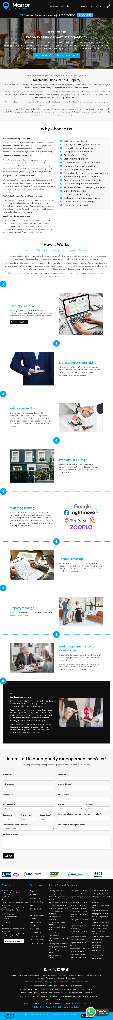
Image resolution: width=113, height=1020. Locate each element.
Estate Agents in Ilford (77, 951)
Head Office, (8, 890)
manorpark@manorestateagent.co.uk (15, 902)
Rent (75, 6)
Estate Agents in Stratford (100, 925)
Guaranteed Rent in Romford (101, 922)
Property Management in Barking (57, 898)
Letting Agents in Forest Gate (79, 923)
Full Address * (9, 784)
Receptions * (45, 815)
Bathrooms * (27, 815)
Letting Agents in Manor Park (101, 897)
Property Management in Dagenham (57, 951)
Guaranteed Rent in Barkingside (55, 918)
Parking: (89, 804)
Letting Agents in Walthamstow (97, 946)
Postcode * (8, 795)
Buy (69, 6)
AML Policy (34, 895)
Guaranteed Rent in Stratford (101, 937)
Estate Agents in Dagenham (58, 944)
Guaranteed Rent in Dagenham (55, 956)
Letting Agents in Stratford (100, 928)
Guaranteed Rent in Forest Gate (78, 932)
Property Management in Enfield (78, 915)
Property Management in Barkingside (57, 912)
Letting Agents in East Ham (79, 894)
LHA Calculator (35, 932)
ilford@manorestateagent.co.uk (13, 928)
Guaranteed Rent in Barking (58, 902)
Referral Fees (35, 898)
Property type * (9, 804)
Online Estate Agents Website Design (50, 1007)
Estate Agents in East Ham (78, 891)
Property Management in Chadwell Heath (57, 934)
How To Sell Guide (37, 940)
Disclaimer (63, 981)
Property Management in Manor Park (100, 901)
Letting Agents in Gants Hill (79, 940)
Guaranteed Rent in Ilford (100, 891)
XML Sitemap (51, 1000)
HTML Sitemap (62, 1000)
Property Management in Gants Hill (78, 944)
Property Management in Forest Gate (78, 927)
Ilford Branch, (9, 914)
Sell (62, 6)
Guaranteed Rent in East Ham (79, 902)
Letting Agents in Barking (57, 894)
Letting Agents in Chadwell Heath (57, 929)
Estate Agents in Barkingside (58, 905)
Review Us (71, 978)
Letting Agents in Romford (100, 914)
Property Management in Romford (100, 918)
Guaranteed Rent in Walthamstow (98, 957)
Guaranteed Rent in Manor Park (100, 906)
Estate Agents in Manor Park (101, 894)
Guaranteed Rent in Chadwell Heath (58, 939)
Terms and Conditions (33, 981)
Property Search (86, 6)
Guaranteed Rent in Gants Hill (79, 948)
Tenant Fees (34, 891)
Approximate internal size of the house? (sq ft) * (79, 814)
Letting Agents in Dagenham (58, 947)
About (99, 6)
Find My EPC (34, 929)
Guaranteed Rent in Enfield (79, 911)
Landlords (54, 6)
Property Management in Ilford (78, 958)
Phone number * (65, 795)
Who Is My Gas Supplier (35, 923)
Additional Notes (10, 834)
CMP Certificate (37, 903)
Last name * (63, 774)
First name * (8, 774)
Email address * (65, 784)
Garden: (61, 804)
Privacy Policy (65, 1003)
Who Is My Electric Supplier (37, 917)
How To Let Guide (36, 943)
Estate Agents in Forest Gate (79, 920)
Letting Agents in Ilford (77, 954)
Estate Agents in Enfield (77, 905)
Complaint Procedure (79, 981)
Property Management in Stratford (100, 932)
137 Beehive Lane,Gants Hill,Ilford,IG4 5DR (10, 919)
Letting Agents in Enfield (78, 908)
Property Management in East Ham (80, 898)
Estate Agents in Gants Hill (78, 937)
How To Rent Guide (37, 936)
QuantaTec (74, 1007)
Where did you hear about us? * (17, 824)
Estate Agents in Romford (100, 911)
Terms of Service (80, 1003)
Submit (8, 855)
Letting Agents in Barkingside (58, 908)
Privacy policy (50, 981)
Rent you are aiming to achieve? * (73, 824)
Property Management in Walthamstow (100, 952)
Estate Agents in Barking (57, 891)
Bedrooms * (8, 815)
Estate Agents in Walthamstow (97, 941)
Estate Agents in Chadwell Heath (57, 923)
